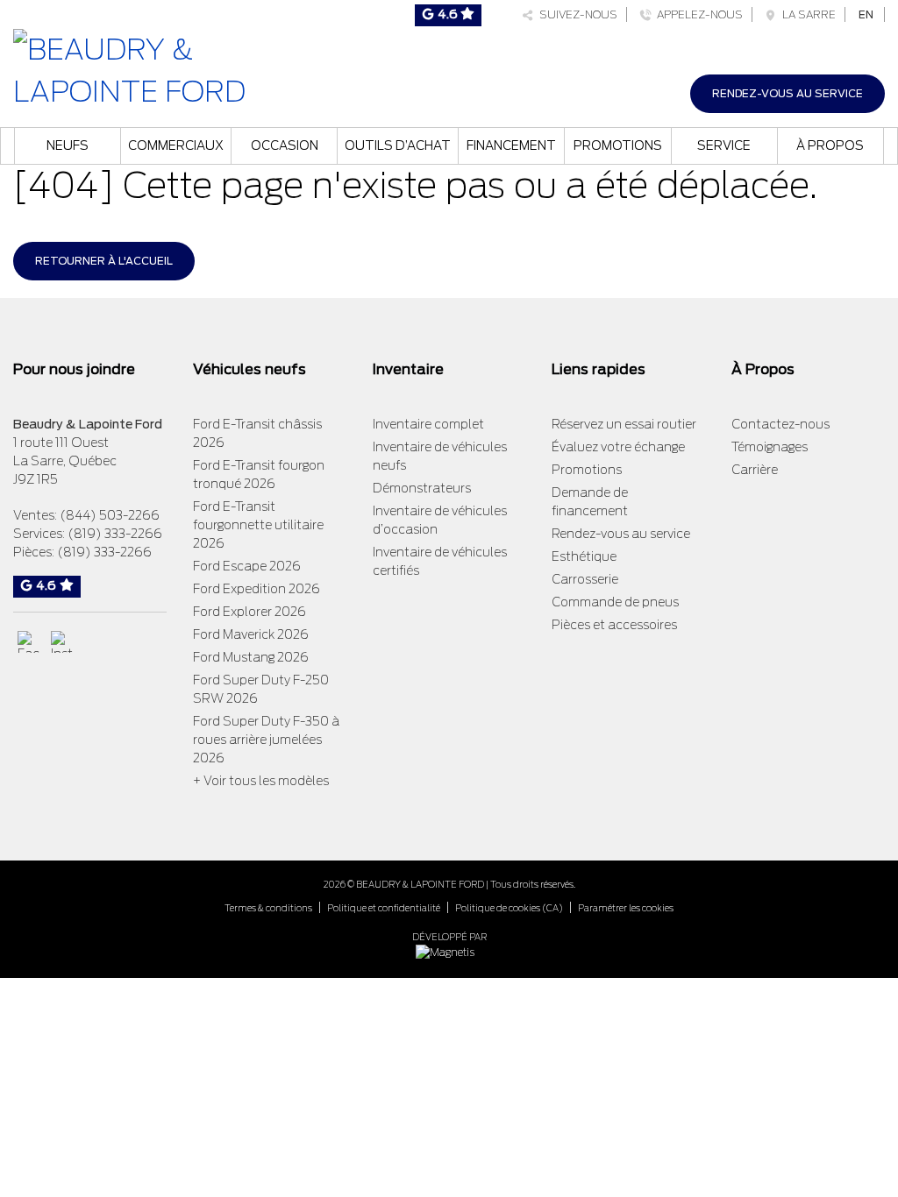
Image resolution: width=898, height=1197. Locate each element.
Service (724, 145)
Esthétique (584, 556)
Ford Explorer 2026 (249, 612)
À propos (830, 145)
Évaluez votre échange (618, 447)
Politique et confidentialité (383, 908)
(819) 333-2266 (115, 534)
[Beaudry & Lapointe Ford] (149, 69)
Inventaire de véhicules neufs (440, 456)
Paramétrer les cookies (626, 908)
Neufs (67, 145)
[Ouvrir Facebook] (28, 642)
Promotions (618, 145)
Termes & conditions (268, 908)
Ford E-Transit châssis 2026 (257, 433)
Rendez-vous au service (787, 93)
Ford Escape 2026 (247, 566)
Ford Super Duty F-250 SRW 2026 (261, 689)
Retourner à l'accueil (104, 260)
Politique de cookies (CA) (509, 908)
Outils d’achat (398, 145)
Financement (511, 145)
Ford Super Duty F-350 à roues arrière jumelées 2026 (266, 739)
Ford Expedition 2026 (256, 589)
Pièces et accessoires (614, 625)
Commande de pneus (615, 602)
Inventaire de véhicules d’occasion (440, 520)
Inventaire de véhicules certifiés (440, 561)
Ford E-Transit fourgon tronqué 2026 (258, 474)
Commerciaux (176, 145)
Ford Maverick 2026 (251, 634)
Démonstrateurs (422, 488)
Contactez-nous (780, 424)
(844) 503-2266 (110, 515)
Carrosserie (585, 579)
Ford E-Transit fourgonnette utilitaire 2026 (258, 524)
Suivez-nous (575, 14)
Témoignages (769, 447)
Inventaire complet (428, 424)
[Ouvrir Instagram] (62, 642)
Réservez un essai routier (624, 424)
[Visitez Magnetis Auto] (449, 951)
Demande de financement (590, 501)
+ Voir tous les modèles (261, 781)
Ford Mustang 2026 (251, 657)
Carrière (754, 470)
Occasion (284, 145)
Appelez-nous (697, 14)
